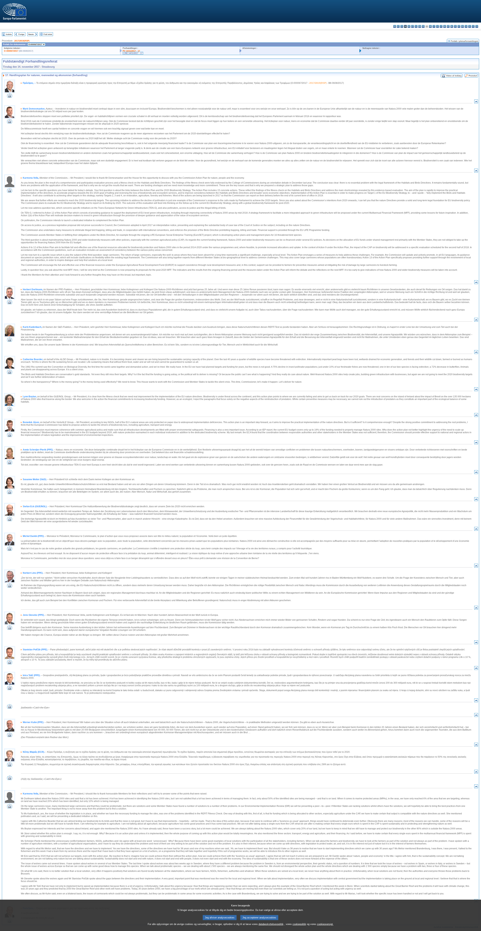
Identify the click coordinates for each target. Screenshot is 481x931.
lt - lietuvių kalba (441, 26)
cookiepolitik (299, 924)
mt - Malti (448, 26)
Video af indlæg (454, 76)
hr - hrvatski (430, 26)
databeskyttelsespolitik (271, 924)
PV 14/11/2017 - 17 (131, 51)
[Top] (476, 102)
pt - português (459, 26)
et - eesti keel (412, 26)
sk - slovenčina (466, 26)
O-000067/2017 (11, 51)
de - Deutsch (409, 26)
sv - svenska (476, 26)
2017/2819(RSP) (21, 41)
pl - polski (455, 26)
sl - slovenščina (469, 26)
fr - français (423, 26)
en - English (419, 26)
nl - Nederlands (451, 26)
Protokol (473, 76)
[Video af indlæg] (9, 96)
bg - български (394, 26)
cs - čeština (401, 26)
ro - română (462, 26)
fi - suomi (473, 26)
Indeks (9, 34)
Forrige (21, 34)
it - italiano (434, 26)
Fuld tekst (48, 34)
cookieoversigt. (325, 924)
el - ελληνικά (416, 26)
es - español (398, 26)
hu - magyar (444, 26)
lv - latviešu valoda (437, 26)
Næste (31, 34)
